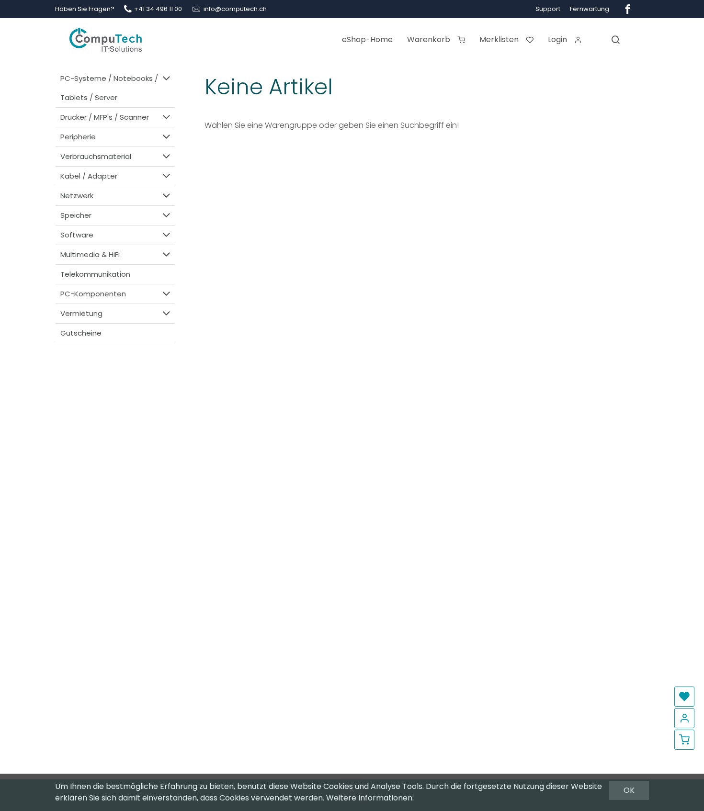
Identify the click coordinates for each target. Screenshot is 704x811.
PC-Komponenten (93, 294)
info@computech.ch (235, 8)
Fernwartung (589, 8)
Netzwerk (76, 196)
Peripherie (78, 137)
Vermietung (81, 313)
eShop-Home (367, 39)
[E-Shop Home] (105, 36)
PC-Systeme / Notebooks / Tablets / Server (109, 87)
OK (629, 790)
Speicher (75, 215)
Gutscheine (81, 333)
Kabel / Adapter (88, 176)
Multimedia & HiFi (90, 254)
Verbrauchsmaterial (95, 156)
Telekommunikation (95, 274)
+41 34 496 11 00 (158, 8)
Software (76, 235)
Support (547, 8)
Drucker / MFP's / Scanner (104, 117)
